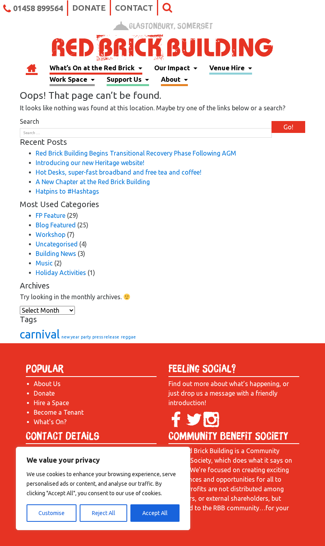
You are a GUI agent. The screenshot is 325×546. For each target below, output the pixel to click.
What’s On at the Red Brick (93, 67)
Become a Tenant (59, 412)
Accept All (155, 513)
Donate (89, 7)
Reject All (103, 513)
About (171, 79)
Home (32, 69)
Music (44, 263)
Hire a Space (51, 402)
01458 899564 (38, 8)
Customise (51, 513)
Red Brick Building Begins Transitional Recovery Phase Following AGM (136, 153)
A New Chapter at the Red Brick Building (93, 181)
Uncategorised (57, 244)
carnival (40, 334)
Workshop (50, 234)
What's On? (50, 421)
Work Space (69, 79)
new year (70, 337)
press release (105, 337)
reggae (128, 337)
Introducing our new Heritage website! (90, 162)
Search (29, 121)
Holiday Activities (61, 272)
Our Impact (172, 67)
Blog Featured (56, 225)
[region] (103, 488)
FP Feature (50, 215)
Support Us (125, 79)
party (86, 337)
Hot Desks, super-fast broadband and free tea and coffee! (118, 172)
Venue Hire (227, 67)
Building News (56, 253)
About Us (47, 383)
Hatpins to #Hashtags (67, 191)
